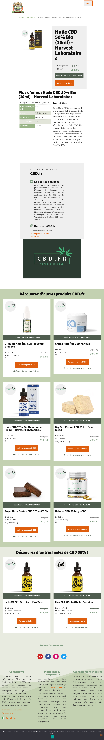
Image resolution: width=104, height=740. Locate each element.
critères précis (56, 687)
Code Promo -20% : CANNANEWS (69, 75)
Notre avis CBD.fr (44, 226)
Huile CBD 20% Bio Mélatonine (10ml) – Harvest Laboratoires (23, 428)
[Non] (101, 735)
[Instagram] (56, 656)
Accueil (21, 18)
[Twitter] (64, 656)
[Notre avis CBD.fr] (31, 225)
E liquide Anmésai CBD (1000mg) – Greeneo (25, 345)
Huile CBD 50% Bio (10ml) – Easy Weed (24, 602)
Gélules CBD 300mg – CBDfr (72, 511)
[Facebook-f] (48, 656)
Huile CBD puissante (41, 103)
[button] (45, 32)
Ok (52, 737)
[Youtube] (40, 656)
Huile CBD (31, 18)
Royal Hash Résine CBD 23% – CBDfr (26, 511)
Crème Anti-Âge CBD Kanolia (72, 343)
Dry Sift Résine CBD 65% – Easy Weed (74, 428)
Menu (88, 3)
